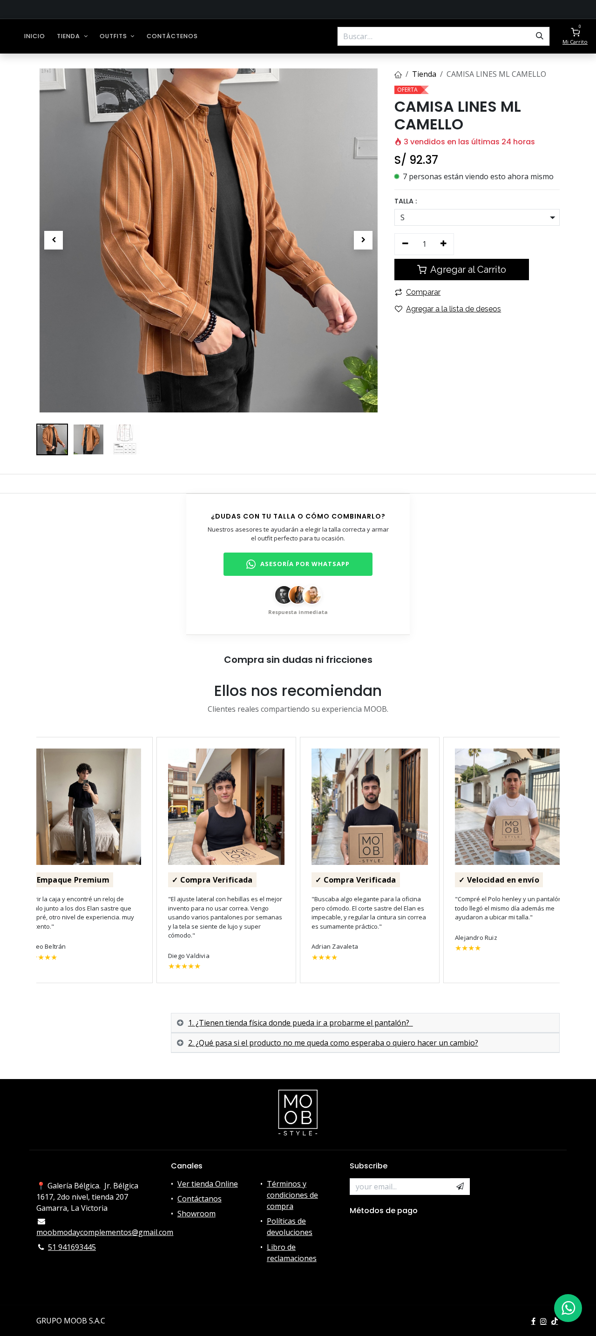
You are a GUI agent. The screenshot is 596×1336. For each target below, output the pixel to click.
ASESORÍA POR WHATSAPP (305, 564)
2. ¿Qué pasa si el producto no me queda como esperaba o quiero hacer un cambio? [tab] (333, 1043)
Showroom (196, 1213)
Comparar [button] (423, 292)
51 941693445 (72, 1247)
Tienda (424, 74)
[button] (53, 240)
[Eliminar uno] (405, 244)
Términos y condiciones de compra (292, 1195)
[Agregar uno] (443, 244)
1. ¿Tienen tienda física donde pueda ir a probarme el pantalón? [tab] (300, 1023)
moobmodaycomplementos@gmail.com (104, 1232)
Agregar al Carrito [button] (467, 269)
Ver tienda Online (207, 1184)
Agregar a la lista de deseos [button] (453, 308)
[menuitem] (34, 36)
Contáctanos (199, 1199)
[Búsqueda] (539, 36)
